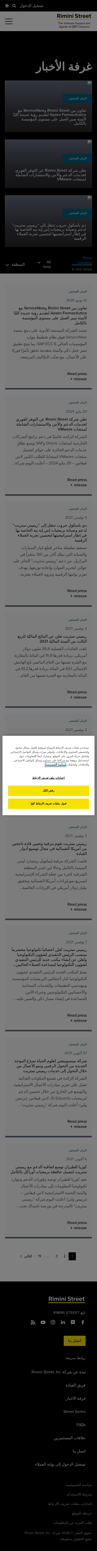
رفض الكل (48, 790)
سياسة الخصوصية (55, 765)
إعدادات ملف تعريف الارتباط (48, 778)
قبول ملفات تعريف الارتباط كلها (48, 803)
